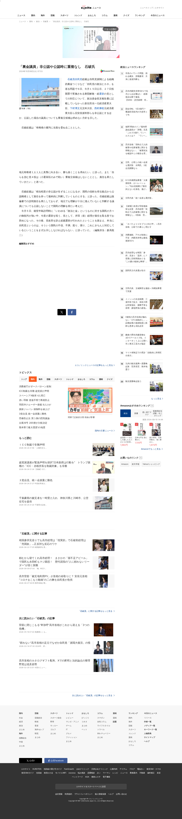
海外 (43, 15)
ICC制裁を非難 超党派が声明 (34, 391)
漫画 (115, 15)
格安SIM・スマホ (154, 769)
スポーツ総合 (55, 718)
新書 (136, 413)
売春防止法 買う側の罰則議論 (34, 418)
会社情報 (58, 794)
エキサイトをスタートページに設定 (91, 786)
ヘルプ (147, 741)
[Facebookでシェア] (72, 312)
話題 (115, 721)
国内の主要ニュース (104, 431)
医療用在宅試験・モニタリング (157, 413)
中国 (21, 742)
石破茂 (71, 79)
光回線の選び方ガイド (53, 769)
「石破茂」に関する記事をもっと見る (95, 611)
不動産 (142, 773)
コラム (105, 15)
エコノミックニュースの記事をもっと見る (94, 365)
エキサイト (159, 8)
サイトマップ (149, 737)
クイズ (126, 15)
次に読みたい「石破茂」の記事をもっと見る (92, 695)
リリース (148, 718)
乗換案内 (133, 773)
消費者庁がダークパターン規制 (35, 386)
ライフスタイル (103, 725)
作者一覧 (147, 721)
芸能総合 (38, 718)
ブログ (132, 769)
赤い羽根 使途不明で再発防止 (34, 400)
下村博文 (75, 108)
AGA (87, 777)
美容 (159, 773)
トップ (24, 379)
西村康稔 (99, 108)
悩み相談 (81, 773)
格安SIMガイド (27, 773)
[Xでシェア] (62, 312)
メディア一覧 (149, 725)
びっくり (85, 718)
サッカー (54, 725)
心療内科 (113, 769)
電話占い (140, 769)
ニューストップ (146, 8)
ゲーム (69, 725)
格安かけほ (48, 773)
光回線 (39, 773)
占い (99, 773)
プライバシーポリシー (83, 794)
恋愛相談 (91, 773)
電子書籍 (106, 777)
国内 (33, 15)
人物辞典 (147, 733)
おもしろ (92, 15)
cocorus (72, 773)
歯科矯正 (151, 773)
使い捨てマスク (146, 413)
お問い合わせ (121, 794)
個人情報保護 (100, 794)
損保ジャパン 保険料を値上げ (34, 409)
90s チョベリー (103, 733)
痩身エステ (96, 777)
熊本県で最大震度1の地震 (32, 427)
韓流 (36, 733)
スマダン (101, 718)
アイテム (123, 769)
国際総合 (22, 738)
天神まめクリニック (99, 769)
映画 (36, 721)
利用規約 (68, 794)
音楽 (36, 725)
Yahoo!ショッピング (151, 464)
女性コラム (101, 721)
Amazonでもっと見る (151, 449)
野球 (52, 721)
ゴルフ (53, 729)
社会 (21, 718)
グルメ (69, 733)
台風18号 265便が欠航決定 (33, 422)
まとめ (22, 729)
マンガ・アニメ (72, 721)
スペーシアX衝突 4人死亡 (32, 395)
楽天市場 (135, 464)
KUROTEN (37, 769)
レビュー (69, 718)
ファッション (71, 737)
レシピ (115, 773)
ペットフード (77, 777)
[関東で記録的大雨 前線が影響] (90, 400)
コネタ (84, 721)
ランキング (140, 15)
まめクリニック (82, 769)
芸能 (53, 15)
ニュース (21, 15)
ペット (84, 729)
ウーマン (106, 773)
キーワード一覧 (150, 729)
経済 (21, 721)
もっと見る (156, 398)
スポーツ (64, 15)
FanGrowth (69, 769)
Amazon (124, 464)
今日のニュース (158, 15)
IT (67, 729)
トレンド (78, 15)
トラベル (101, 729)
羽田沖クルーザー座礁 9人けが (35, 404)
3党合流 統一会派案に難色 (32, 413)
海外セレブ (39, 729)
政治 (125, 413)
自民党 (78, 79)
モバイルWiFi (60, 773)
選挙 (101, 93)
